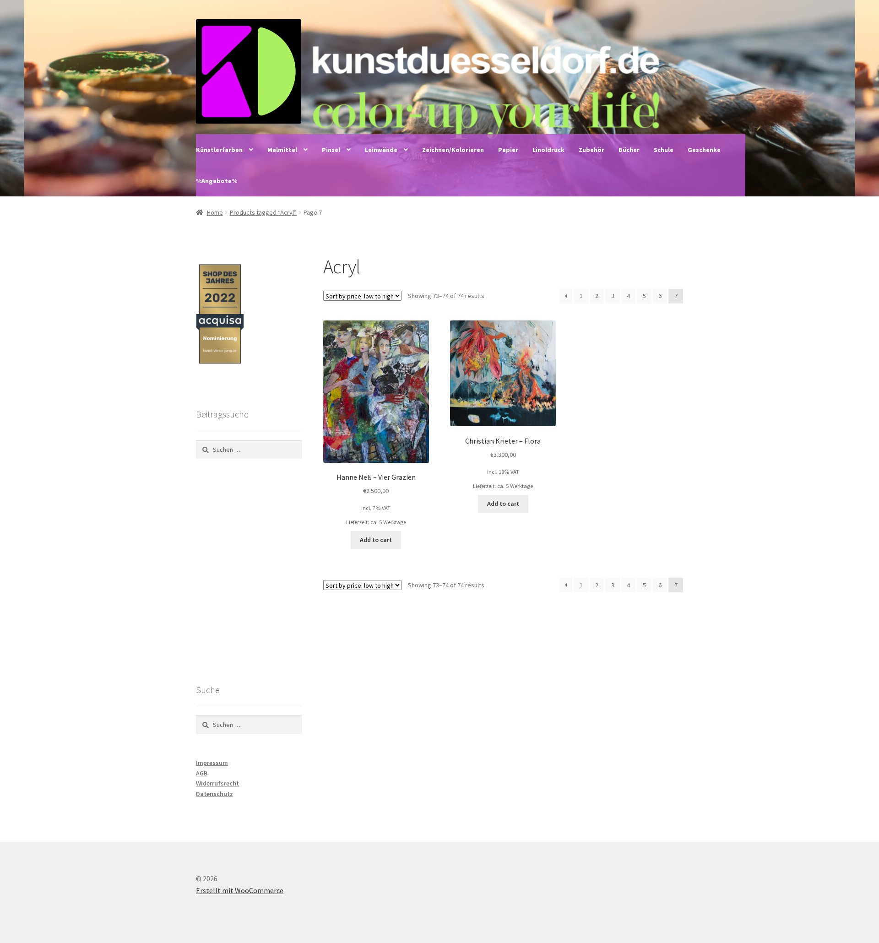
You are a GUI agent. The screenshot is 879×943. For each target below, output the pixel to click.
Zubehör (591, 150)
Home (215, 212)
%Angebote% (216, 181)
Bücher (629, 150)
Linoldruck (548, 150)
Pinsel (331, 150)
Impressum (212, 763)
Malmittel (282, 150)
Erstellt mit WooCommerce (239, 890)
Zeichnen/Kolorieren (453, 150)
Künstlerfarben (219, 150)
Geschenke (704, 150)
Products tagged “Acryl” (263, 212)
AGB (201, 773)
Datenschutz (214, 794)
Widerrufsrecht (217, 783)
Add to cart (376, 540)
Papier (508, 150)
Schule (663, 150)
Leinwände (381, 150)
